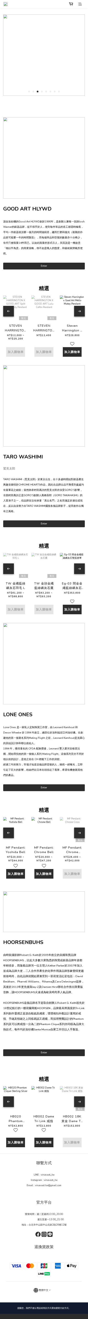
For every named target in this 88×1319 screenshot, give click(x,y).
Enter (44, 266)
